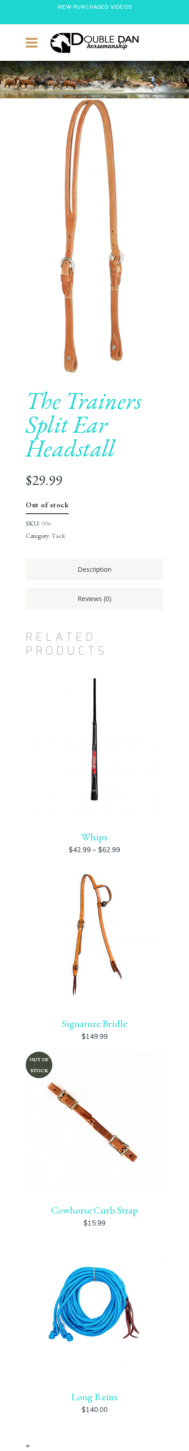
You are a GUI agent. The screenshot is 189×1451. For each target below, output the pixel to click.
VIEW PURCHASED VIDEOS (94, 6)
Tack (58, 536)
